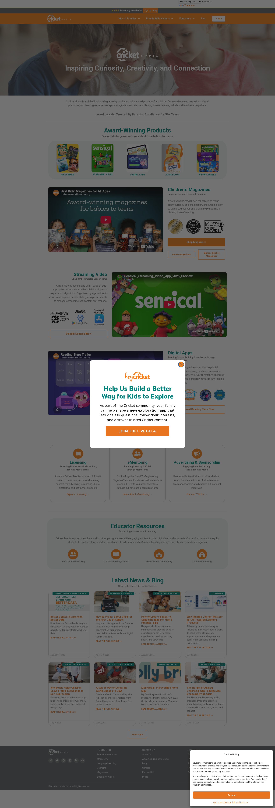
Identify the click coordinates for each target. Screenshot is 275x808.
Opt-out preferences (222, 802)
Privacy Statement (240, 802)
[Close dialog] (181, 364)
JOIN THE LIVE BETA (137, 431)
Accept (232, 795)
